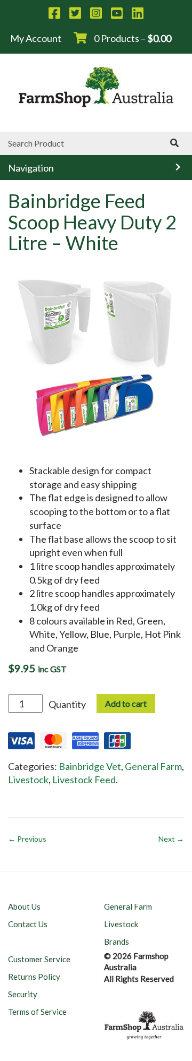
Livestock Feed (84, 779)
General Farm (153, 766)
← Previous (27, 838)
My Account (35, 38)
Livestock (28, 779)
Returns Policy (34, 976)
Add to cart (126, 703)
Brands (116, 941)
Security (22, 994)
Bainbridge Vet (90, 766)
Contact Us (27, 924)
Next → (171, 838)
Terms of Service (37, 1011)
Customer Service (39, 959)
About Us (24, 906)
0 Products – (131, 38)
